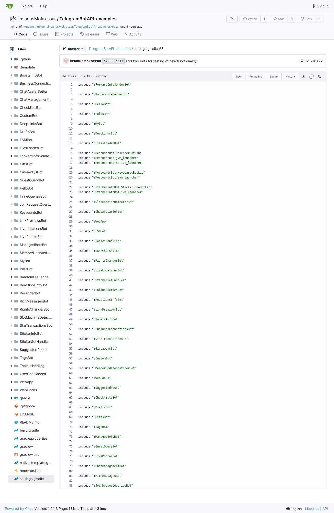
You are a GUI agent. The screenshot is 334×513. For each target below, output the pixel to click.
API (325, 508)
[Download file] (304, 76)
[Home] (9, 6)
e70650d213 (113, 61)
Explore (27, 6)
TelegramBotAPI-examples (88, 18)
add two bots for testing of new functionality (161, 61)
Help (43, 6)
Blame (274, 76)
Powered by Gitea (19, 508)
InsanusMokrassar (37, 18)
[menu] (294, 509)
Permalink (255, 76)
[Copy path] (161, 48)
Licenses (312, 508)
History (290, 76)
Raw (238, 76)
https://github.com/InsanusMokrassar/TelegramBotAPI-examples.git (68, 26)
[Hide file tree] (12, 49)
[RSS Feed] (232, 18)
